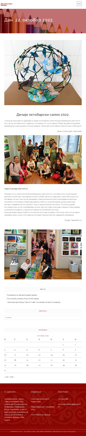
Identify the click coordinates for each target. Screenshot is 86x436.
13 (39, 355)
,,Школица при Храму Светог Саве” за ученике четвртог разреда (33, 302)
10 (5, 355)
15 (64, 355)
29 (64, 365)
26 (27, 365)
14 (52, 355)
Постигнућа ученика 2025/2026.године (23, 299)
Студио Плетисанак (68, 431)
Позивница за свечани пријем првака (22, 295)
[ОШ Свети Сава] (8, 4)
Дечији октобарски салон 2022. (43, 115)
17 (5, 360)
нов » (12, 377)
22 (64, 360)
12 (27, 355)
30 (76, 365)
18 (15, 360)
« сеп (6, 377)
